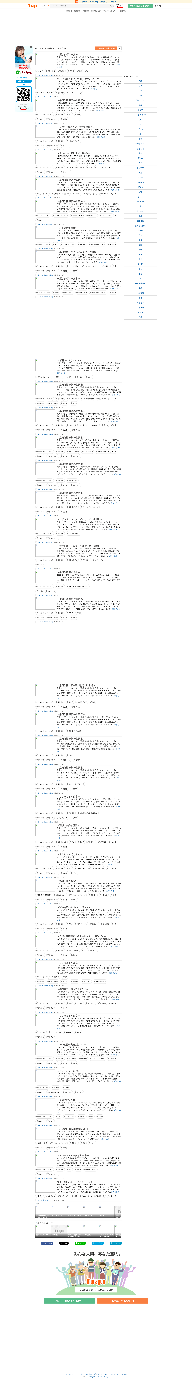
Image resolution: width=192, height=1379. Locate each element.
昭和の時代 (51, 71)
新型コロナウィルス (44, 377)
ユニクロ (80, 1003)
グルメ (140, 187)
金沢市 (74, 818)
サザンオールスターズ (45, 93)
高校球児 (67, 1087)
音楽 (70, 114)
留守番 (72, 71)
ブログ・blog (70, 1116)
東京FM (106, 266)
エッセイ (140, 302)
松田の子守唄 (88, 452)
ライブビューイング (75, 93)
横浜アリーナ (53, 119)
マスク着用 (68, 377)
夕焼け (140, 230)
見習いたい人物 (82, 924)
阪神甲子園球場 (101, 981)
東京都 (65, 271)
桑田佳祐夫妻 (82, 702)
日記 (140, 81)
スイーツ (140, 307)
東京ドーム (66, 146)
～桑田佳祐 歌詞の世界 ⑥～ (71, 738)
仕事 (140, 86)
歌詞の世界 (80, 784)
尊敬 (70, 924)
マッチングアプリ (68, 244)
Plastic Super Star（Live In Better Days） (111, 452)
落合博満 (106, 924)
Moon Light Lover (78, 215)
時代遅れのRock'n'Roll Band (88, 813)
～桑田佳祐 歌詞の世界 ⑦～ (71, 714)
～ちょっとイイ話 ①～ (68, 1071)
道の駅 (140, 264)
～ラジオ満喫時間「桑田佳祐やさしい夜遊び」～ (81, 936)
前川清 (71, 613)
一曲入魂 (104, 895)
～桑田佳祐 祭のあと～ (68, 572)
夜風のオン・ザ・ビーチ (107, 399)
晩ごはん (140, 211)
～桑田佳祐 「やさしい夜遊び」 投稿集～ (78, 251)
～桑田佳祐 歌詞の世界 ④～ (71, 767)
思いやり (69, 1032)
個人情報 (89, 1374)
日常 (39, 1196)
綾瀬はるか (91, 1003)
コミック (90, 71)
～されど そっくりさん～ (69, 854)
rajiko (85, 950)
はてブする (98, 1243)
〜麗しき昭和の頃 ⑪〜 (68, 278)
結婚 (73, 842)
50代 (140, 90)
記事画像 (69, 11)
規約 (82, 1374)
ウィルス (80, 377)
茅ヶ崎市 (41, 119)
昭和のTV (113, 1059)
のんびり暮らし (87, 1196)
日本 (140, 235)
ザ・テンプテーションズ (90, 507)
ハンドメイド (140, 143)
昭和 (80, 71)
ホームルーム (68, 293)
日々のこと (140, 100)
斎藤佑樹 (103, 1003)
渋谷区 (65, 1008)
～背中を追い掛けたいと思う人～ (74, 907)
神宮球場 (75, 981)
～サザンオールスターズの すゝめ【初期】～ (79, 545)
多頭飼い (140, 167)
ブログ (140, 129)
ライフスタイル (140, 115)
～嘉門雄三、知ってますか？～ (72, 989)
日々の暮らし (140, 283)
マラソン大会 (82, 293)
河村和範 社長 (99, 868)
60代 (140, 95)
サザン (71, 167)
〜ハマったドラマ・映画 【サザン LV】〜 (78, 78)
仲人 (56, 244)
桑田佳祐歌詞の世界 (75, 731)
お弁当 (140, 177)
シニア (140, 110)
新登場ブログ (95, 11)
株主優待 (140, 220)
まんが (40, 71)
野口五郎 (71, 813)
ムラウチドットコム (72, 1374)
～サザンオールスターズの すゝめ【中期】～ (79, 519)
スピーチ (82, 244)
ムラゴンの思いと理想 (123, 1300)
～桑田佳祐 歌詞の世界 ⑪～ (71, 492)
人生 (140, 172)
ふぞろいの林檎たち (98, 1059)
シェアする (48, 1243)
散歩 (140, 216)
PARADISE (93, 215)
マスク (90, 377)
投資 (140, 298)
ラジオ (97, 266)
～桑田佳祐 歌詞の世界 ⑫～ (71, 463)
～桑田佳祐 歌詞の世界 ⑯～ (71, 384)
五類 (57, 377)
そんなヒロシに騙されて (61, 194)
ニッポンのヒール (44, 215)
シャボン (77, 194)
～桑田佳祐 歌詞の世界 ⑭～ (71, 437)
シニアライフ (64, 1196)
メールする (116, 1243)
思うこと (140, 148)
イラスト (140, 163)
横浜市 (65, 119)
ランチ (140, 196)
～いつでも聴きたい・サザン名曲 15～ (76, 126)
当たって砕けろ (43, 194)
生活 (140, 139)
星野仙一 (95, 924)
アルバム (81, 167)
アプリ (140, 312)
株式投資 (140, 293)
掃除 (140, 245)
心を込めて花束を (44, 244)
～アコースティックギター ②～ (73, 1155)
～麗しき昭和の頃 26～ (68, 54)
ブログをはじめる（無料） (140, 6)
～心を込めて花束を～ (68, 227)
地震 (140, 240)
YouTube (84, 1059)
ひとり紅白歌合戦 (74, 533)
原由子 (71, 702)
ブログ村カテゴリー (110, 11)
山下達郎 (103, 842)
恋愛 (79, 613)
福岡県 (65, 873)
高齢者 (140, 158)
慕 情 (106, 425)
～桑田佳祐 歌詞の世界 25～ (71, 179)
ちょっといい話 (43, 977)
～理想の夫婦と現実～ (68, 825)
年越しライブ (73, 560)
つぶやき (140, 182)
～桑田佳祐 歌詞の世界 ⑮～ (71, 410)
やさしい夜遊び (74, 266)
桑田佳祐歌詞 (73, 399)
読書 (140, 105)
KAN (59, 1116)
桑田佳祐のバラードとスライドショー (76, 1181)
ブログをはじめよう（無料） (69, 1300)
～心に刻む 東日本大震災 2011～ (73, 1128)
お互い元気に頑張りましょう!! (78, 586)
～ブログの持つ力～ (67, 1099)
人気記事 (86, 11)
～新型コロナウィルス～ (69, 360)
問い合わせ (115, 1374)
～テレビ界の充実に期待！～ (71, 1044)
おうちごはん (140, 225)
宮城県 (65, 1148)
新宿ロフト (86, 560)
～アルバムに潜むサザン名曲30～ (74, 153)
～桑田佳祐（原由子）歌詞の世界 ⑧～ (76, 685)
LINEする (81, 1243)
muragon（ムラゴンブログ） (99, 1376)
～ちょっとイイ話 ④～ (68, 796)
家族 (140, 259)
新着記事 (77, 11)
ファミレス (41, 1032)
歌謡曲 (62, 71)
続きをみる (95, 88)
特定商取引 (98, 1374)
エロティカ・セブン (61, 215)
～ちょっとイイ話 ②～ (68, 1015)
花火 (140, 269)
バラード (112, 1196)
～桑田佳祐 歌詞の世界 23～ (71, 201)
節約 (140, 254)
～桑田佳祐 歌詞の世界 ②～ (71, 100)
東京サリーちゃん (91, 194)
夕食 (140, 249)
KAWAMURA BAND (83, 868)
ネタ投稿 (87, 266)
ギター (100, 1116)
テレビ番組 (72, 1059)
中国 (140, 273)
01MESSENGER (107, 215)
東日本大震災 (42, 1143)
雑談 (75, 1196)
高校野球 (56, 977)
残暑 (140, 317)
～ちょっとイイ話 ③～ (68, 962)
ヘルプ (106, 1374)
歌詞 (78, 114)
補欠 (65, 977)
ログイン (158, 6)
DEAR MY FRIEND (44, 895)
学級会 (57, 293)
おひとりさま (50, 1196)
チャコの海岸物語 (88, 399)
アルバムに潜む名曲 (103, 167)
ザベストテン (99, 560)
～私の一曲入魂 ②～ (67, 880)
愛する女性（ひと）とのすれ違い (87, 425)
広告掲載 (124, 1374)
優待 (140, 288)
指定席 (79, 1032)
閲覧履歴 (123, 11)
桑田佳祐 (61, 93)
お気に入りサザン (74, 141)
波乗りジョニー (61, 895)
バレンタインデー (44, 293)
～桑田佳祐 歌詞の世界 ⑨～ (71, 598)
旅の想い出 (100, 1196)
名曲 (90, 167)
